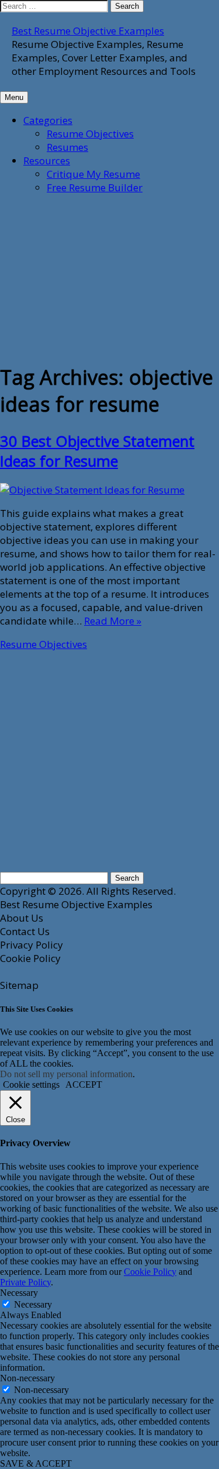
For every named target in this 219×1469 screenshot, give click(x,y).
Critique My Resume (93, 174)
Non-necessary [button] (27, 1378)
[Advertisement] (87, 277)
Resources (46, 160)
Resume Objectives (90, 133)
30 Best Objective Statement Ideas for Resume (97, 451)
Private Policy (25, 1282)
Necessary (33, 1304)
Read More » (112, 620)
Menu (14, 97)
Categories (47, 120)
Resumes (67, 147)
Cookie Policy (150, 1272)
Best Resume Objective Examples (88, 30)
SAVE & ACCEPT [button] (36, 1463)
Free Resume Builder (94, 187)
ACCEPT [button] (83, 1084)
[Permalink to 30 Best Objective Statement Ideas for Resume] (92, 489)
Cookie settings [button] (31, 1084)
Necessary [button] (19, 1293)
